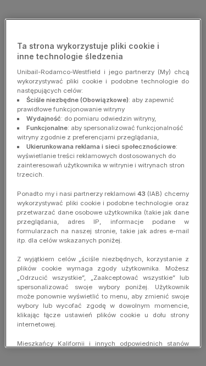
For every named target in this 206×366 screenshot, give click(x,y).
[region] (103, 182)
